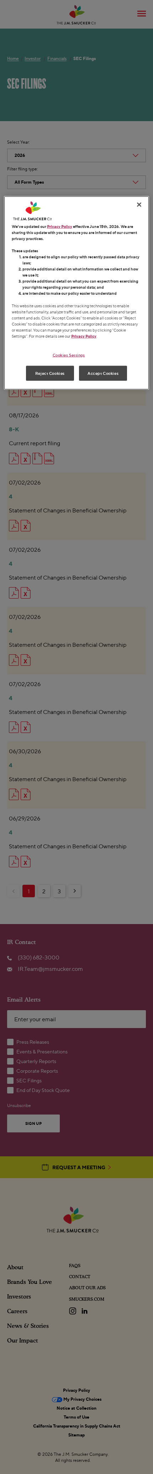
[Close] (139, 204)
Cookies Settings (69, 354)
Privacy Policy (59, 226)
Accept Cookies (103, 373)
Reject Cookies (50, 373)
